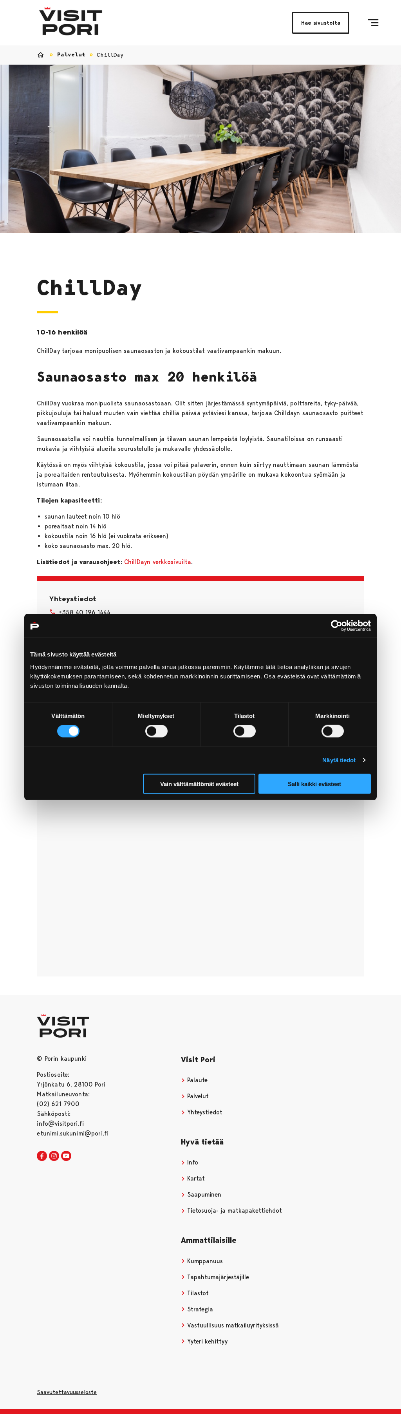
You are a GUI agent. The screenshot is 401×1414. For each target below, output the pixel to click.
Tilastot (197, 1293)
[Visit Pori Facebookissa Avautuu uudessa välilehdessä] (42, 1156)
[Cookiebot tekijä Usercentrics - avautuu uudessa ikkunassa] (336, 626)
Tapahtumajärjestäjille (217, 1277)
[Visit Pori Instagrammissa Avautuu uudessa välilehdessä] (54, 1156)
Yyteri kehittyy (206, 1341)
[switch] (156, 731)
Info (191, 1162)
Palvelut (71, 54)
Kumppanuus (204, 1261)
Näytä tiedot (339, 760)
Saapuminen (203, 1194)
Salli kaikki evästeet (314, 783)
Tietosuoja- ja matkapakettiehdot (233, 1210)
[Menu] (373, 22)
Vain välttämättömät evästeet (199, 783)
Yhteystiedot (203, 1112)
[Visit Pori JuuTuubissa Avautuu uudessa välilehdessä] (66, 1156)
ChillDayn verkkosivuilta (157, 562)
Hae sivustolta (320, 22)
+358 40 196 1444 (84, 612)
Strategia (199, 1309)
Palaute (196, 1080)
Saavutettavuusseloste (67, 1392)
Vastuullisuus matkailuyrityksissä (232, 1325)
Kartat (195, 1178)
